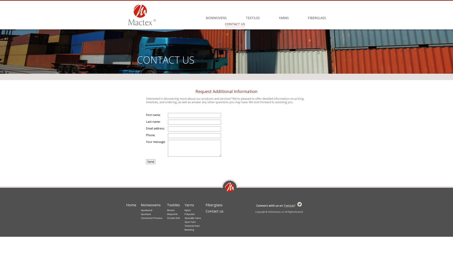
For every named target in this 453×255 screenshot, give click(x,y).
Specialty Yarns (193, 218)
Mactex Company (142, 15)
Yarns (284, 18)
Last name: (153, 122)
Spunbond (146, 210)
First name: (153, 115)
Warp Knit (172, 214)
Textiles (253, 18)
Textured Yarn (192, 226)
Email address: (155, 128)
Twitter (289, 206)
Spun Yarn (190, 222)
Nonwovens (216, 18)
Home (131, 205)
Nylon (188, 210)
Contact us (235, 24)
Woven (171, 210)
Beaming (189, 230)
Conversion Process (151, 218)
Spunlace (146, 214)
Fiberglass (317, 18)
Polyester (190, 214)
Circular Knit (173, 218)
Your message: (155, 142)
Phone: (150, 135)
